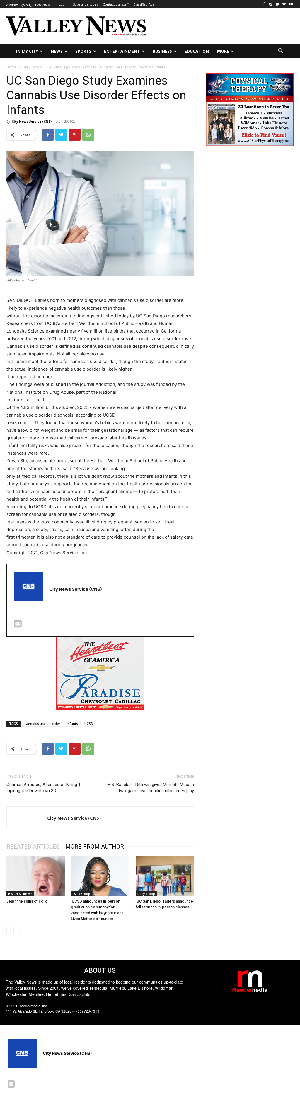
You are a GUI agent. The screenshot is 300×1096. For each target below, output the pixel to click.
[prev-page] (10, 930)
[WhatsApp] (88, 135)
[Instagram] (270, 4)
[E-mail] (18, 625)
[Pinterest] (75, 135)
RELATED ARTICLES (32, 846)
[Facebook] (264, 4)
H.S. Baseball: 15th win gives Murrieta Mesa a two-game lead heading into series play (151, 787)
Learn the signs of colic (26, 901)
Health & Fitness (20, 894)
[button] (281, 51)
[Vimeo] (284, 4)
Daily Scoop (32, 67)
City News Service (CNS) (32, 121)
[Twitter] (277, 4)
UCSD (88, 723)
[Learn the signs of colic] (35, 876)
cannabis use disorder (42, 723)
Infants (72, 723)
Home (11, 67)
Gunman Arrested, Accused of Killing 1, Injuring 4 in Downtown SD (43, 787)
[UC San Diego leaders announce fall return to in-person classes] (165, 876)
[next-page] (19, 930)
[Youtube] (290, 4)
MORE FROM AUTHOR (94, 846)
